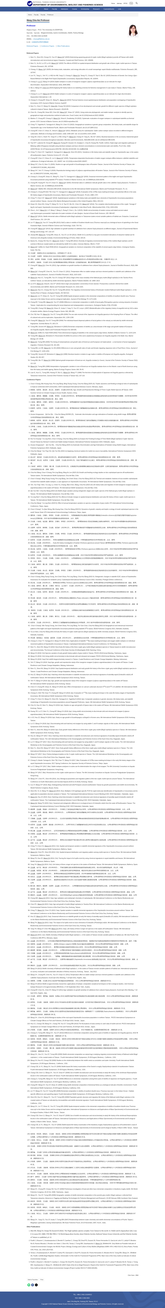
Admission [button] (64, 9)
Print (41, 1279)
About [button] (46, 9)
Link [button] (119, 9)
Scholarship (85, 9)
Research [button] (96, 9)
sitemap (119, 3)
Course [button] (74, 9)
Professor (50, 15)
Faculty (36, 15)
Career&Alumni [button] (109, 9)
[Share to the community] (29, 1285)
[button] (137, 3)
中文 (131, 3)
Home (113, 3)
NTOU (125, 3)
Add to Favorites (33, 1279)
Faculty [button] (54, 9)
